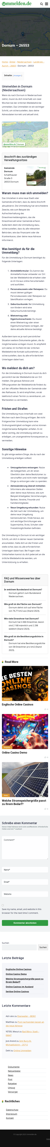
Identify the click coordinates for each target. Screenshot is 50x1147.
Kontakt (10, 1118)
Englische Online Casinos (17, 704)
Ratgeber (7, 699)
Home (5, 61)
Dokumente (13, 1066)
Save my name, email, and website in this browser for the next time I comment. (21, 911)
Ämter (12, 61)
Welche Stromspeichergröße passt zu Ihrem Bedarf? (24, 980)
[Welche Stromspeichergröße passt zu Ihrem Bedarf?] (25, 779)
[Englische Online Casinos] (25, 683)
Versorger (13, 1091)
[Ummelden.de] (16, 3)
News (6, 795)
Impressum (11, 1113)
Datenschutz (12, 1109)
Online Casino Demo (14, 752)
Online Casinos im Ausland (19, 986)
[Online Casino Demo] (25, 731)
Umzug (11, 1087)
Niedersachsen (24, 61)
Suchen (5, 942)
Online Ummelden (22, 1050)
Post (10, 1079)
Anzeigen (17, 75)
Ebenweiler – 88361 (26, 1016)
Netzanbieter (14, 1071)
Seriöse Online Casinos (17, 991)
